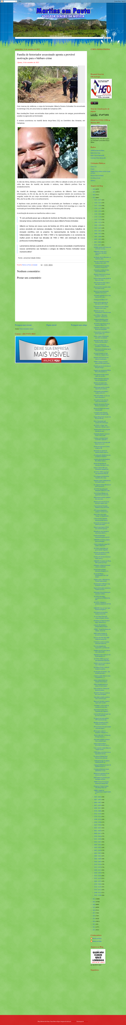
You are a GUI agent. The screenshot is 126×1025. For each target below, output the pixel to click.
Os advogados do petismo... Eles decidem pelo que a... (102, 672)
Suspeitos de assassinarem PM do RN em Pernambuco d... (102, 371)
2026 (94, 189)
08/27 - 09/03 (97, 799)
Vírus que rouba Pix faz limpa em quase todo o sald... (101, 262)
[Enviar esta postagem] (41, 265)
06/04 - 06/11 (97, 833)
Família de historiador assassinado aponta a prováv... (102, 536)
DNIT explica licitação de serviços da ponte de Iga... (101, 634)
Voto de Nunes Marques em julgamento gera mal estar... (101, 494)
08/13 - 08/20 (97, 805)
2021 (94, 902)
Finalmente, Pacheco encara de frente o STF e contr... (101, 434)
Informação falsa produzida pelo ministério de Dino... (102, 593)
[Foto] (51, 84)
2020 (94, 904)
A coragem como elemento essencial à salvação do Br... (101, 413)
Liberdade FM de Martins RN (98, 158)
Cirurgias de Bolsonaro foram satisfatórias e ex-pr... (101, 770)
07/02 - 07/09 (97, 822)
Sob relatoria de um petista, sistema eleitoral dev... (101, 613)
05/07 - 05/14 (97, 845)
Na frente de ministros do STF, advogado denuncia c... (101, 553)
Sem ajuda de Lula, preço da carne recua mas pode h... (101, 400)
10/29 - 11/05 (97, 225)
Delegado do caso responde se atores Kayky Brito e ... (101, 532)
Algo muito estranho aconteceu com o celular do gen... (102, 697)
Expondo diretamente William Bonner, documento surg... (101, 405)
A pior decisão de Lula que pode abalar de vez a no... (102, 443)
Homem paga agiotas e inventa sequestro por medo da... (101, 388)
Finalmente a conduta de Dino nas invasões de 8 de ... (101, 270)
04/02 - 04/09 (97, 859)
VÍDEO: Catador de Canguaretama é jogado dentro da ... (102, 791)
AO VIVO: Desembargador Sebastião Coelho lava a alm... (102, 489)
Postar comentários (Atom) (26, 329)
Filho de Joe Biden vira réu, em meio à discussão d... (102, 396)
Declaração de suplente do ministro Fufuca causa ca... (101, 451)
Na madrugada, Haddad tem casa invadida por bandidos (102, 455)
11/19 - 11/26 (97, 217)
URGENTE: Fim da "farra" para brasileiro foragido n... (102, 608)
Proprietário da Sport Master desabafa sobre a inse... (101, 307)
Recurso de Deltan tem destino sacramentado (101, 409)
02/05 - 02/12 (97, 881)
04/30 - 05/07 (97, 847)
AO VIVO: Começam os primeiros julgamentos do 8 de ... (102, 603)
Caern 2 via (93, 166)
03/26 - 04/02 (97, 861)
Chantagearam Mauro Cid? (101, 299)
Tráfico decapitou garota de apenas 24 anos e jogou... (101, 685)
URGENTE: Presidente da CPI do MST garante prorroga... (102, 561)
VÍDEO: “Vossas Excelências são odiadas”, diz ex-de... (102, 630)
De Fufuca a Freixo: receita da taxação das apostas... (101, 668)
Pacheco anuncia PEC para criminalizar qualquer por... (101, 468)
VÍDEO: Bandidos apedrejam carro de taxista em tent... (101, 379)
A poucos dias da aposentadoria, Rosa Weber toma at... (102, 460)
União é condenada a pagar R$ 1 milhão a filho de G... (102, 545)
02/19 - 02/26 (97, 875)
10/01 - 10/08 (97, 236)
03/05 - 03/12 (97, 870)
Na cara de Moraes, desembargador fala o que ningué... (101, 575)
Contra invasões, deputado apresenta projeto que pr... (101, 519)
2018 (94, 910)
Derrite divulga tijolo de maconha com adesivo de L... (102, 464)
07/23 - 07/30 (97, 814)
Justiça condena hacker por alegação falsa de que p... (101, 680)
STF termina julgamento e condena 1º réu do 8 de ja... (101, 511)
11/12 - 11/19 (97, 219)
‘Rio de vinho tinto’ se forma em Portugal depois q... (102, 736)
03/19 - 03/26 (97, 864)
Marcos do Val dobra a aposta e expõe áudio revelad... (102, 702)
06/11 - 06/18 (97, 830)
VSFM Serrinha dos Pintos (97, 150)
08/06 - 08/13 (97, 808)
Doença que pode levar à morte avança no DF (102, 447)
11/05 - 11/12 (97, 222)
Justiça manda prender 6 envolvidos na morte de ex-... (102, 744)
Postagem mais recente (23, 325)
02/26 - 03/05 (97, 873)
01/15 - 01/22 (97, 890)
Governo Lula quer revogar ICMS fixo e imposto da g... (101, 354)
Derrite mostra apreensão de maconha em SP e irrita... (101, 303)
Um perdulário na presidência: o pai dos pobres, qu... (102, 332)
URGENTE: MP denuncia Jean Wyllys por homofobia (101, 328)
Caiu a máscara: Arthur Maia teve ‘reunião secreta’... (102, 748)
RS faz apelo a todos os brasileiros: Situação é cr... (101, 731)
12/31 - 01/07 (97, 200)
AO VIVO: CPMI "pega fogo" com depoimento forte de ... (101, 472)
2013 (94, 924)
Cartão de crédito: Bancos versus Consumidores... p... (102, 676)
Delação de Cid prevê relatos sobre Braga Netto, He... (101, 787)
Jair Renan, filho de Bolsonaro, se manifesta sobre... (102, 258)
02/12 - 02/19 (97, 878)
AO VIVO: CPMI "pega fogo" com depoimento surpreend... (102, 659)
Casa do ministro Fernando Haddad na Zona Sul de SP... (101, 506)
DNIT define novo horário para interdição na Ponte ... (102, 778)
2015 (94, 918)
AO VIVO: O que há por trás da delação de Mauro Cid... (102, 324)
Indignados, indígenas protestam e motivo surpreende (102, 566)
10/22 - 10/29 (97, 228)
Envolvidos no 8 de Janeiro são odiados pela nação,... (101, 523)
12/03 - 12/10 (97, 211)
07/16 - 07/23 (97, 816)
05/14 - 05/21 (97, 842)
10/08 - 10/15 (97, 233)
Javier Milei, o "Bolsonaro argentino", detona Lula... (101, 315)
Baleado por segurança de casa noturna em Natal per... (101, 774)
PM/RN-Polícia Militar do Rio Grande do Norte (100, 172)
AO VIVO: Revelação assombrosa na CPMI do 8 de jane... (102, 598)
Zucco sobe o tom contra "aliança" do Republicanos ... (102, 515)
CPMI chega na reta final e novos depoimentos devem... (102, 753)
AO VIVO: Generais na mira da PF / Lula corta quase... (102, 693)
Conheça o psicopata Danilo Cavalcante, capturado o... (101, 438)
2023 (94, 197)
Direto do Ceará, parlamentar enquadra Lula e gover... (101, 292)
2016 (94, 916)
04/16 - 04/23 (97, 853)
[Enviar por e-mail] (45, 265)
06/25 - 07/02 (97, 825)
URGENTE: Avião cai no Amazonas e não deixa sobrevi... (100, 253)
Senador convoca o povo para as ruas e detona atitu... (102, 651)
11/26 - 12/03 (97, 214)
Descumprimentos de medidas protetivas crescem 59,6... (101, 266)
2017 (94, 913)
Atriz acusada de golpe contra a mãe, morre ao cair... (102, 283)
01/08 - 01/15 (97, 892)
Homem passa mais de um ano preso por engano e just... (101, 502)
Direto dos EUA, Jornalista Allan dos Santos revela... (102, 287)
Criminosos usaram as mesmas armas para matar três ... (101, 642)
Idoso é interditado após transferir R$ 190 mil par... (101, 421)
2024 (94, 195)
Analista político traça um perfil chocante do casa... (102, 430)
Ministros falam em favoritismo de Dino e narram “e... (102, 275)
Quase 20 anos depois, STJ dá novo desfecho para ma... (101, 528)
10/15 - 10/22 (97, 231)
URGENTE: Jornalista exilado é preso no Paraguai (102, 540)
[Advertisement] (102, 1000)
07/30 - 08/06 (97, 811)
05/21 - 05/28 (97, 839)
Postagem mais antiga (79, 325)
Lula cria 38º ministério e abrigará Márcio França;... (101, 625)
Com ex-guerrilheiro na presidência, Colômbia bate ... (102, 345)
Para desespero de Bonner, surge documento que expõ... (102, 584)
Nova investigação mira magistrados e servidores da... (102, 647)
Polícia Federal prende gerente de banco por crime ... (102, 279)
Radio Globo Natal (95, 153)
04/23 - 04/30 (97, 850)
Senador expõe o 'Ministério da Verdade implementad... (102, 580)
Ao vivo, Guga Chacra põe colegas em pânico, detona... (101, 617)
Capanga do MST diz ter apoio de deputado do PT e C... (102, 765)
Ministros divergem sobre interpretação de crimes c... (101, 383)
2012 (94, 927)
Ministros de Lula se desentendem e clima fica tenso (102, 311)
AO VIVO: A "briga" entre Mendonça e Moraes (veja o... (102, 426)
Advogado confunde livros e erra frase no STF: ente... (102, 296)
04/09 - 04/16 (97, 856)
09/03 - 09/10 (97, 797)
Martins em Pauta (97, 938)
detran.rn (93, 180)
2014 (94, 921)
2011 (94, 930)
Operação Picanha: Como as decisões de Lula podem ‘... (101, 341)
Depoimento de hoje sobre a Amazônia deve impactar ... (101, 710)
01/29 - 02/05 (97, 884)
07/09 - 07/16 (97, 819)
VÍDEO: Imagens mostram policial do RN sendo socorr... (102, 362)
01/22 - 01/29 (97, 887)
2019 (94, 907)
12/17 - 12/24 (97, 205)
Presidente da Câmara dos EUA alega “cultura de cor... (102, 621)
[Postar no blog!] (46, 265)
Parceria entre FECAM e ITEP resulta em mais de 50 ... (101, 638)
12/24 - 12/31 (97, 203)
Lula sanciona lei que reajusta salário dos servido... (101, 375)
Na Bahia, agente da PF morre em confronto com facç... (102, 248)
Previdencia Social (95, 178)
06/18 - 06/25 (97, 828)
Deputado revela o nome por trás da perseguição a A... (102, 655)
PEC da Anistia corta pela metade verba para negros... (102, 727)
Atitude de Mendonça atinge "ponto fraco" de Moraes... (101, 320)
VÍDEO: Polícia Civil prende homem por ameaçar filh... (101, 782)
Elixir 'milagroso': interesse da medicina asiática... (101, 689)
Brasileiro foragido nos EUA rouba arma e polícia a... (101, 723)
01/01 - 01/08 (97, 895)
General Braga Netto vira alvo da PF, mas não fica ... (102, 417)
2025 (94, 192)
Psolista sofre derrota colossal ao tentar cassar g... (102, 557)
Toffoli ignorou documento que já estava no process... (102, 349)
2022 (94, 899)
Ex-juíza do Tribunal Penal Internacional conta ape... (101, 757)
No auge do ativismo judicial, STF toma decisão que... (101, 719)
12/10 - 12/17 (97, 208)
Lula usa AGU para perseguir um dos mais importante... (102, 714)
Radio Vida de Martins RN (97, 155)
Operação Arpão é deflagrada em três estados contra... (102, 481)
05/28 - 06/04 (97, 836)
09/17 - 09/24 (97, 242)
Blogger (86, 1021)
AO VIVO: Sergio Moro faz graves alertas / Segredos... (101, 549)
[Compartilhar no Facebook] (50, 265)
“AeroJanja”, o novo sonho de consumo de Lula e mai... (101, 706)
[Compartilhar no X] (48, 265)
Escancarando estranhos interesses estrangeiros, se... (101, 570)
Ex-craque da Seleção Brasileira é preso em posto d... (102, 485)
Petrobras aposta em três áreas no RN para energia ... (102, 366)
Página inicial (51, 325)
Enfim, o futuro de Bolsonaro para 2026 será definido (101, 337)
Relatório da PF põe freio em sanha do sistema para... (101, 358)
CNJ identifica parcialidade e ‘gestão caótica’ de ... (101, 392)
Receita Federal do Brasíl (97, 175)
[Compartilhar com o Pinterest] (52, 265)
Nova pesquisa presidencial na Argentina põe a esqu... (101, 477)
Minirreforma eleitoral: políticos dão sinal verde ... (102, 498)
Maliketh (73, 1021)
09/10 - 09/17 (97, 245)
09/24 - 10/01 (97, 239)
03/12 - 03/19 (97, 867)
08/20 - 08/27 (97, 802)
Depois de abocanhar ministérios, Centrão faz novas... (102, 588)
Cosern (92, 169)
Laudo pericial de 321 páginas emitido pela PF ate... (101, 761)
